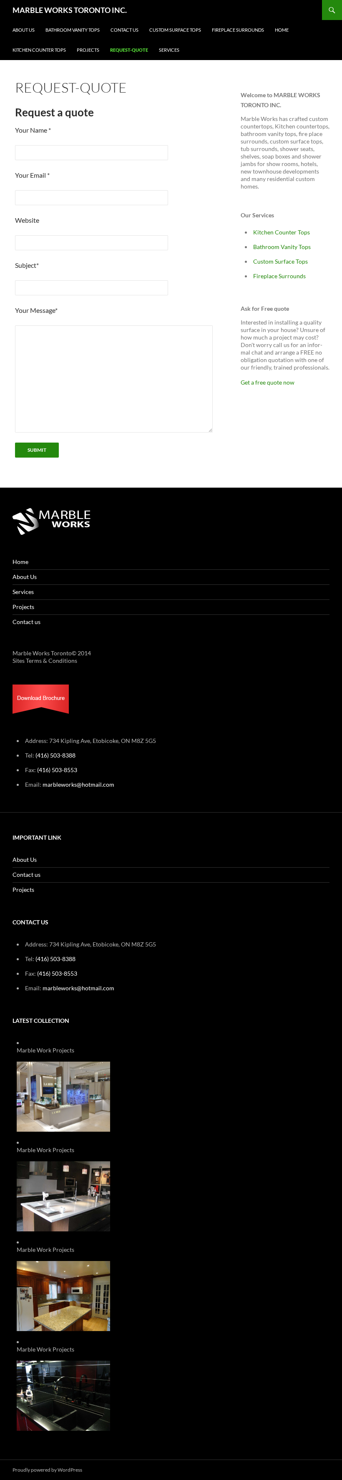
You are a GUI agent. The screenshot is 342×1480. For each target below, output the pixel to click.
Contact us (124, 30)
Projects (88, 50)
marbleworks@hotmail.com (78, 784)
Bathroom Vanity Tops (72, 30)
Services (169, 50)
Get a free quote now (267, 382)
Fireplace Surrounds (238, 30)
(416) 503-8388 (55, 755)
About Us (24, 30)
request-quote (129, 50)
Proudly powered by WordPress (47, 1470)
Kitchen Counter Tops (39, 50)
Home (282, 30)
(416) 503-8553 (57, 769)
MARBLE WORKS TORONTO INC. (70, 10)
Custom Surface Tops (175, 30)
